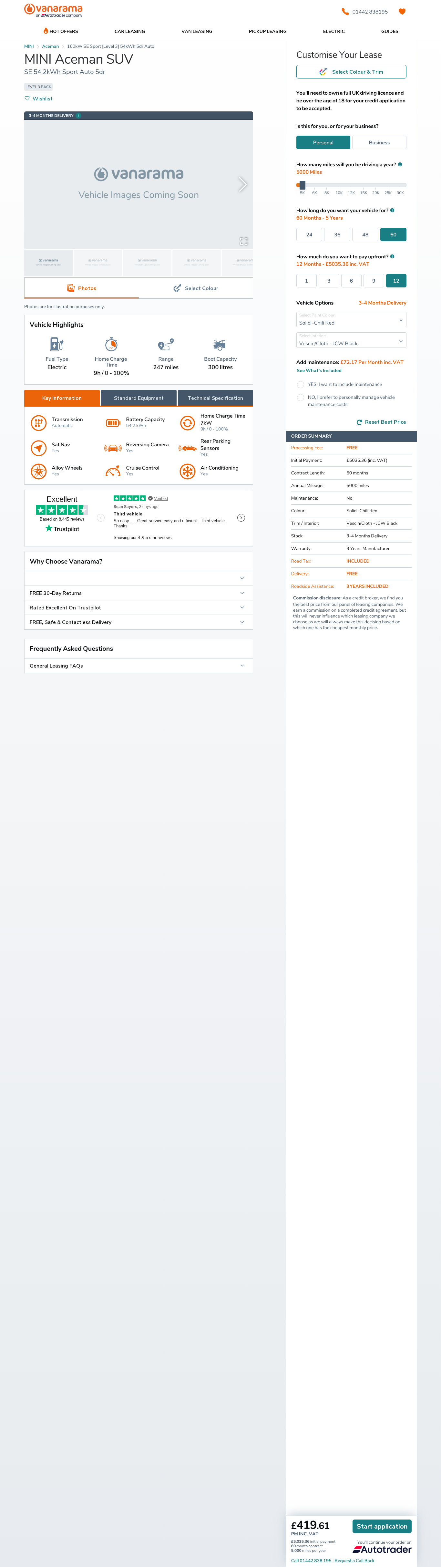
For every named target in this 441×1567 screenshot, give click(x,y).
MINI (29, 46)
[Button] (139, 578)
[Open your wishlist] (402, 11)
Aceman (50, 46)
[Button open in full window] (243, 241)
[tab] (196, 288)
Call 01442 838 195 (311, 1560)
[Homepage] (53, 12)
